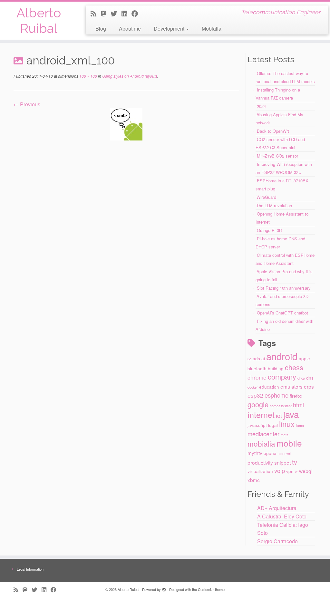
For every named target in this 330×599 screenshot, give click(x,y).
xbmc (254, 479)
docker (253, 387)
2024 (261, 106)
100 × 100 (87, 76)
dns (310, 377)
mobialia (261, 443)
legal (273, 425)
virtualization (260, 471)
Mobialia (211, 28)
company (282, 377)
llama (300, 425)
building (276, 368)
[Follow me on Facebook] (136, 13)
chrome (257, 377)
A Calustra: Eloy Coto (281, 516)
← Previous (27, 104)
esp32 (255, 395)
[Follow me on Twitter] (116, 13)
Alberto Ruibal (38, 20)
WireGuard (266, 197)
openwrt (285, 453)
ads (256, 358)
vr (296, 471)
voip (279, 470)
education (269, 386)
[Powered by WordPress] (164, 588)
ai (263, 358)
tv (294, 462)
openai (270, 453)
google (258, 404)
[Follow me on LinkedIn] (126, 13)
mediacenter (263, 434)
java (291, 414)
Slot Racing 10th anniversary (284, 288)
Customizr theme (211, 589)
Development (170, 28)
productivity (260, 462)
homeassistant (281, 405)
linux (287, 423)
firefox (296, 395)
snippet (282, 462)
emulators (291, 386)
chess (294, 367)
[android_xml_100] (126, 123)
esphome (276, 395)
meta (284, 434)
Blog (100, 28)
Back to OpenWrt (273, 131)
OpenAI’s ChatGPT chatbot (282, 313)
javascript (257, 425)
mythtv (255, 452)
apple (304, 358)
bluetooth (257, 368)
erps (309, 386)
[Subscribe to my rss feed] (96, 13)
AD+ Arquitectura (276, 508)
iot (279, 415)
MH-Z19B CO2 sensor (277, 156)
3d (249, 358)
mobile (289, 443)
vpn (290, 471)
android (281, 356)
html (298, 405)
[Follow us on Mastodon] (106, 13)
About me (130, 28)
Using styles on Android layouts (129, 76)
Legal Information (30, 569)
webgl (305, 470)
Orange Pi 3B (269, 230)
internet (261, 414)
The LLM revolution (274, 205)
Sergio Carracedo (277, 541)
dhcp (301, 378)
